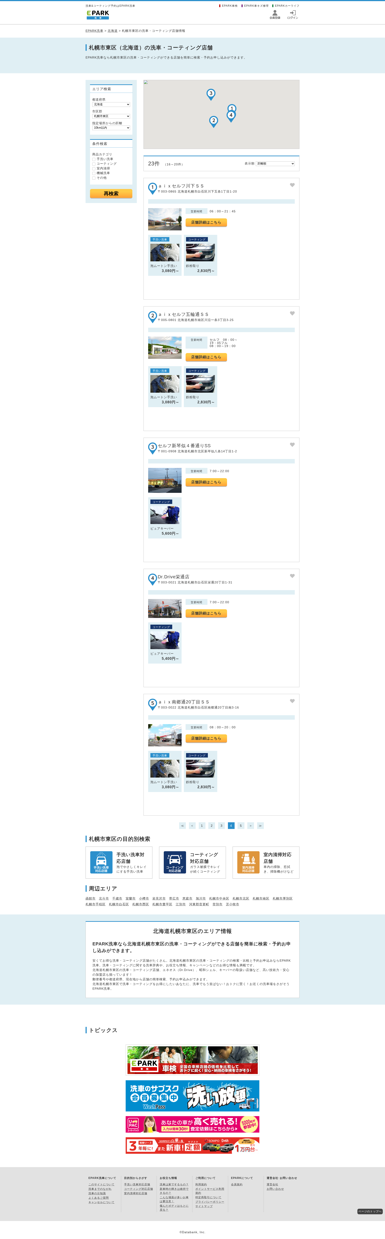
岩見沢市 (159, 898)
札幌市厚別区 (283, 898)
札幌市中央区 (219, 898)
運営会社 (272, 1184)
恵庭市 (187, 898)
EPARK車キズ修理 (256, 5)
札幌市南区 (261, 898)
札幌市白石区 (119, 904)
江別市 (181, 904)
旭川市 (201, 898)
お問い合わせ (275, 1188)
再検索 (111, 193)
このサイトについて (101, 1184)
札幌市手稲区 (96, 904)
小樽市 (144, 898)
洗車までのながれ (100, 1188)
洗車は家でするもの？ (174, 1184)
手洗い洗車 (105, 159)
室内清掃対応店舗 (135, 1193)
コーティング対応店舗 (138, 1188)
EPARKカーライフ (287, 5)
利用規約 (201, 1184)
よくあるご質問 (98, 1197)
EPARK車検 (230, 5)
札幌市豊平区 (162, 904)
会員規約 (237, 1184)
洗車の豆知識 (97, 1193)
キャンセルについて (101, 1202)
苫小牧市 (232, 904)
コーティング (107, 163)
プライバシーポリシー (209, 1201)
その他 (102, 177)
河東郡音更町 (199, 904)
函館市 (91, 898)
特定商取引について (208, 1197)
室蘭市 (131, 898)
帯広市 (174, 898)
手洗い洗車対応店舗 (137, 1184)
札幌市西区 (140, 904)
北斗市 (104, 898)
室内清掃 (103, 168)
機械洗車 (103, 173)
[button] (213, 122)
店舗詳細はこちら (206, 222)
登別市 (218, 904)
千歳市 (117, 898)
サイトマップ (204, 1206)
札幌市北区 (241, 898)
